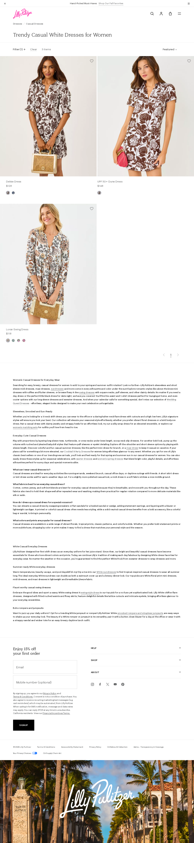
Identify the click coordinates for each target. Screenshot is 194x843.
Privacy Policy (49, 693)
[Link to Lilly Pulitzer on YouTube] (115, 684)
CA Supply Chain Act (52, 753)
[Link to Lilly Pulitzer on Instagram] (92, 684)
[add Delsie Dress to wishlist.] (92, 61)
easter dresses (84, 458)
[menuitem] (152, 13)
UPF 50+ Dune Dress (109, 181)
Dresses (17, 23)
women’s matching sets (25, 427)
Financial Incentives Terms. (56, 713)
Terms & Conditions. (23, 696)
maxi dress (132, 447)
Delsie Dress (13, 181)
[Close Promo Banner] (5, 3)
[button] (188, 3)
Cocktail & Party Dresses (77, 451)
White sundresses (106, 571)
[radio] (8, 193)
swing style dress (90, 592)
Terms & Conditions (46, 747)
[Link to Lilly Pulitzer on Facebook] (100, 684)
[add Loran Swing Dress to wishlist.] (92, 209)
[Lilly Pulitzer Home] (22, 13)
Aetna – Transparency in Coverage (149, 747)
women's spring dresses (110, 458)
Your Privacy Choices (22, 753)
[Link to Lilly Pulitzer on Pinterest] (123, 684)
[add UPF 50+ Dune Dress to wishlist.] (189, 61)
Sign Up (23, 725)
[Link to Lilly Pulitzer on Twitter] (107, 684)
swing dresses (87, 392)
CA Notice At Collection (117, 747)
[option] (48, 116)
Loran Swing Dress (17, 329)
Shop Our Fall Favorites (111, 3)
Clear (33, 49)
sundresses (57, 388)
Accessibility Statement (72, 747)
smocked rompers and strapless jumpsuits (140, 613)
